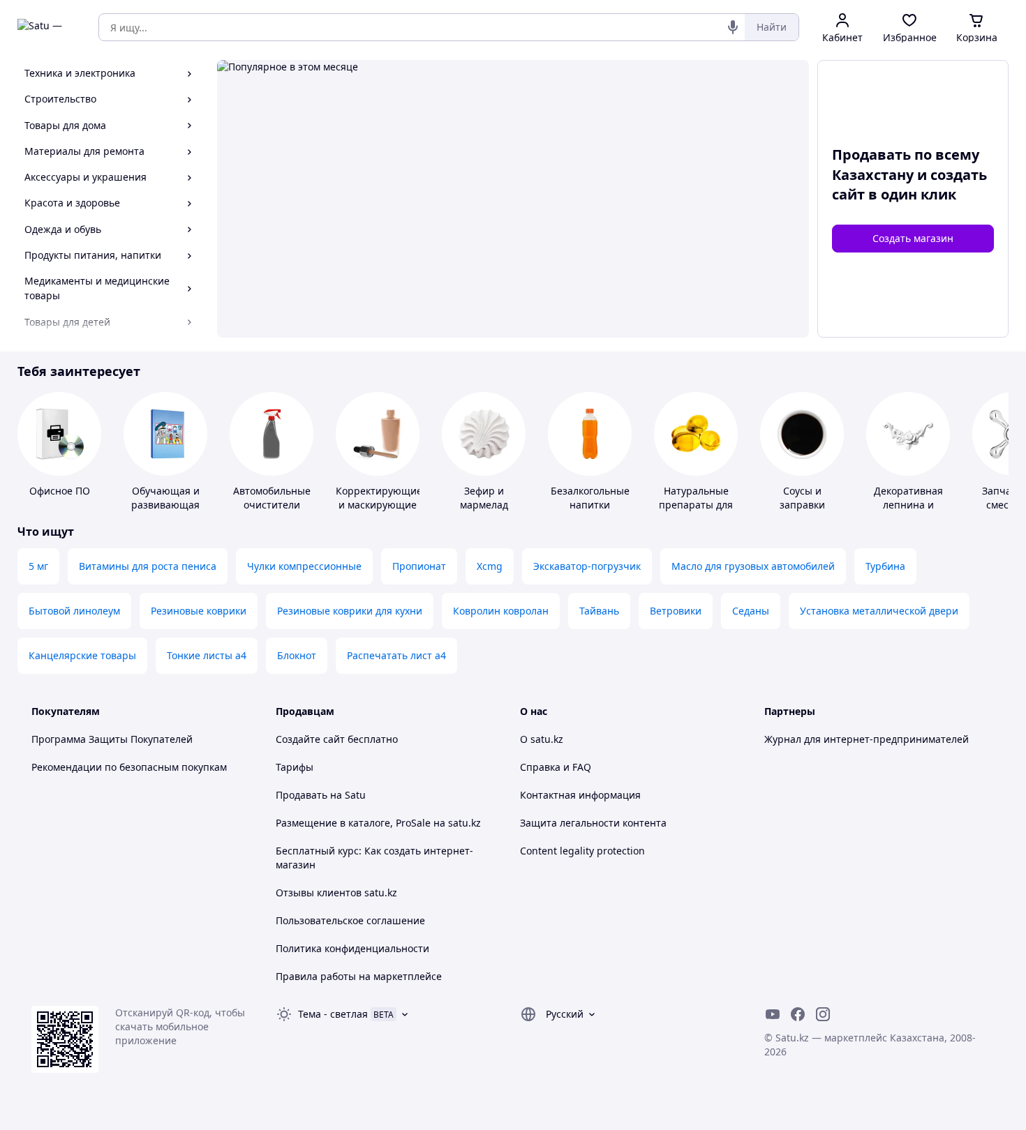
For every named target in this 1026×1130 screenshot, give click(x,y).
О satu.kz (541, 739)
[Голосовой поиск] (733, 27)
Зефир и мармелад (484, 497)
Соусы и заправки (802, 497)
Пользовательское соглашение (350, 920)
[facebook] (797, 1014)
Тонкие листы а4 (206, 655)
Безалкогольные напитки (590, 497)
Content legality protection (582, 850)
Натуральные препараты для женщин (696, 504)
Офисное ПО (59, 490)
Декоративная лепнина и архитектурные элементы (908, 511)
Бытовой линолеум (74, 610)
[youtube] (772, 1014)
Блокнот (296, 655)
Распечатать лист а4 (396, 655)
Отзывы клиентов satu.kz (336, 892)
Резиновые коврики (198, 610)
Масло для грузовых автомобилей (753, 566)
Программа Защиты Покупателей (112, 739)
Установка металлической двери (879, 610)
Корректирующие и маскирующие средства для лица (379, 511)
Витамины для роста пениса (147, 566)
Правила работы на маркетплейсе (359, 976)
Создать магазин (912, 238)
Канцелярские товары (82, 655)
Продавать (301, 794)
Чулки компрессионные (304, 566)
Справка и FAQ (555, 767)
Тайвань (599, 610)
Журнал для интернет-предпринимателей (866, 739)
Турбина (885, 566)
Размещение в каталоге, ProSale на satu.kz (378, 822)
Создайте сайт (310, 739)
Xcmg (490, 566)
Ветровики (675, 610)
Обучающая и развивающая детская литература (165, 511)
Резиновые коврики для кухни (349, 610)
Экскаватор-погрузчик (587, 566)
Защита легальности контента (593, 822)
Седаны (750, 610)
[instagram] (823, 1014)
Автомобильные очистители (272, 497)
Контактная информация (580, 794)
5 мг (38, 566)
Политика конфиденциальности (352, 948)
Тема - (333, 1013)
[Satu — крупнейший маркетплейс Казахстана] (48, 27)
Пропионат (419, 566)
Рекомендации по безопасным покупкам (129, 767)
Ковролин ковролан (501, 610)
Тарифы (294, 767)
